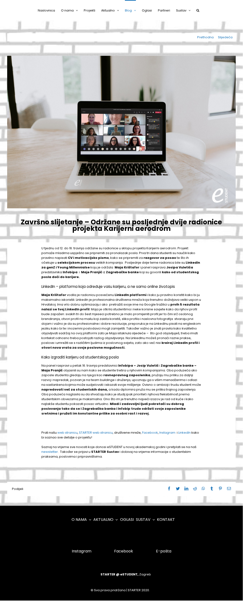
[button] (197, 10)
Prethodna (205, 37)
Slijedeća (225, 37)
